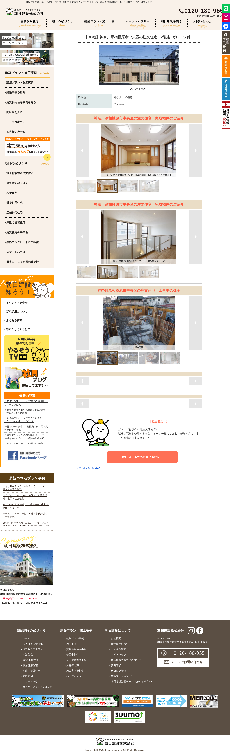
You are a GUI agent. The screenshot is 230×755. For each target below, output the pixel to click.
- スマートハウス (15, 251)
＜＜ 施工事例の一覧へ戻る (87, 468)
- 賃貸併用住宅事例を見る (20, 102)
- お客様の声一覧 (15, 131)
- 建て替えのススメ (16, 182)
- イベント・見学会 (16, 302)
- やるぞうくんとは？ (17, 329)
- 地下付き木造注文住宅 (19, 173)
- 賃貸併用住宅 (14, 202)
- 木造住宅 (11, 192)
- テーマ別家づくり (16, 121)
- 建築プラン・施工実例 (19, 82)
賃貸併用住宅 (30, 21)
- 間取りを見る (14, 112)
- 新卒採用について (16, 311)
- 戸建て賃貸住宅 (15, 222)
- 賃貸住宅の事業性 (16, 232)
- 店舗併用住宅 (14, 212)
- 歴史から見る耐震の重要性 (22, 261)
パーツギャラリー (138, 21)
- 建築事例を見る (15, 92)
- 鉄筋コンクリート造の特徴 (22, 242)
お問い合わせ (202, 21)
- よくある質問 (13, 320)
